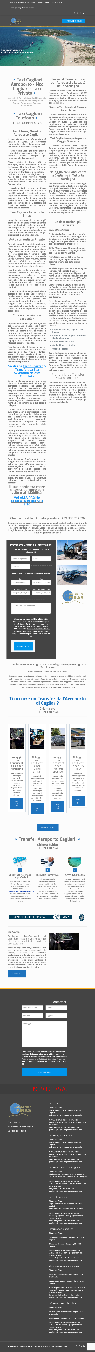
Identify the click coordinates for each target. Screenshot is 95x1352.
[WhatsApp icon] (75, 13)
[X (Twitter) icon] (80, 13)
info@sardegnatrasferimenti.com (23, 8)
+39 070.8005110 (44, 2)
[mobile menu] (55, 21)
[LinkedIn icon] (83, 13)
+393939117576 (47, 1089)
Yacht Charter (33, 366)
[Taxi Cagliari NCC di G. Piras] (15, 21)
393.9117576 (57, 2)
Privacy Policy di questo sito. (38, 629)
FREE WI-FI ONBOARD (74, 21)
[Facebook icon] (78, 13)
